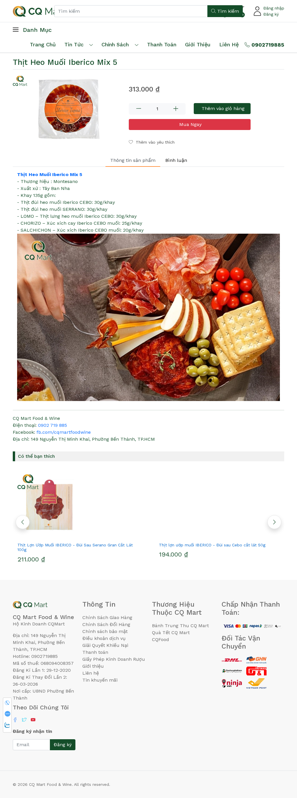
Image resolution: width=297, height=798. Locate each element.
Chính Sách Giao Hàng (107, 617)
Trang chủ (43, 44)
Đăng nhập (273, 8)
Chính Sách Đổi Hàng (106, 624)
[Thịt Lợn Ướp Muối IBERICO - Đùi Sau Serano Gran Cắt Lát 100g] (77, 505)
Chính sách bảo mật (105, 631)
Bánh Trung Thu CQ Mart (180, 625)
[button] (274, 522)
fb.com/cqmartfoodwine (64, 432)
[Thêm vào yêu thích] (67, 534)
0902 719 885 (52, 425)
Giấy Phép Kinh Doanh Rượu (113, 659)
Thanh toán (95, 652)
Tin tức (74, 44)
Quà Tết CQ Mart (171, 632)
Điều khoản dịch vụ (104, 638)
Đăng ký (271, 14)
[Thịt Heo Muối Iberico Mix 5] (67, 110)
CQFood (160, 639)
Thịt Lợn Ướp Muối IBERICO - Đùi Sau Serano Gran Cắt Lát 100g (75, 547)
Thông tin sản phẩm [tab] (132, 160)
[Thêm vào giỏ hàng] (88, 534)
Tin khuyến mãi (99, 680)
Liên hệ (229, 44)
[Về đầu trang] (281, 762)
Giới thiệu (93, 666)
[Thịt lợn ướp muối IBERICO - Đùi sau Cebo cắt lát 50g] (219, 505)
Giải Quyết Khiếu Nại (105, 645)
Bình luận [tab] (176, 160)
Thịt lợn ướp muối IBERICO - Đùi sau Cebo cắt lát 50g (212, 545)
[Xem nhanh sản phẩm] (78, 534)
